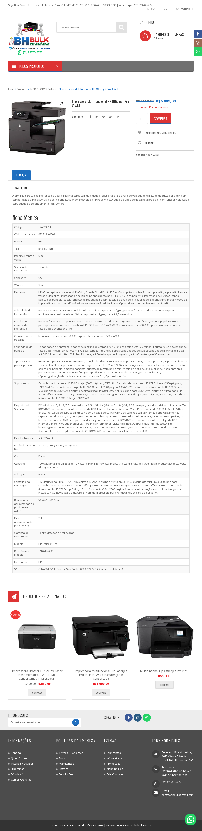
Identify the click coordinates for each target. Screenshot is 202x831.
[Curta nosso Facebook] (198, 34)
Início (11, 89)
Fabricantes (114, 753)
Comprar (160, 118)
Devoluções (66, 774)
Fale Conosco (115, 774)
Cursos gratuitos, (21, 779)
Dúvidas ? (17, 774)
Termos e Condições (71, 753)
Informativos (114, 758)
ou (165, 9)
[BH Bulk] (29, 37)
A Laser (53, 89)
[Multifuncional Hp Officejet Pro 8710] (165, 637)
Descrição (21, 175)
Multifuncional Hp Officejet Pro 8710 (165, 671)
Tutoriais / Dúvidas (22, 763)
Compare (150, 143)
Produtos (22, 89)
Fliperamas (17, 769)
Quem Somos (19, 758)
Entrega (63, 769)
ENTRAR (150, 9)
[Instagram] (198, 43)
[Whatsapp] (198, 51)
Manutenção (66, 763)
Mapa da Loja (115, 769)
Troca (62, 758)
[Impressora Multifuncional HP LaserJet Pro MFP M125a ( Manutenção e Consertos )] (101, 637)
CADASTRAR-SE (185, 9)
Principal (16, 753)
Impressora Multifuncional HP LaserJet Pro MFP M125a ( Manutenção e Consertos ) (101, 674)
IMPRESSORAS (38, 89)
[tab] (21, 175)
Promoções (113, 763)
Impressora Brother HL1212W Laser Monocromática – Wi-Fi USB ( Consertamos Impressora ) (37, 674)
